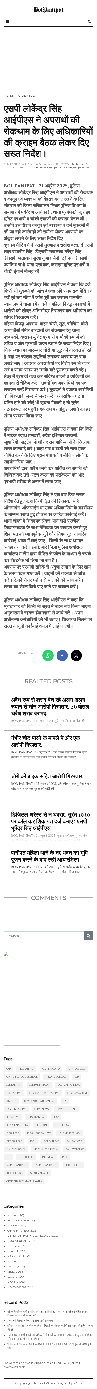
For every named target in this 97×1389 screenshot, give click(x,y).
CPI (64, 1101)
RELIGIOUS (14, 1271)
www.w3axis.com (15, 1367)
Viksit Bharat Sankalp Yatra (24, 1181)
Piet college (26, 1157)
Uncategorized (16, 1287)
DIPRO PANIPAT (36, 1117)
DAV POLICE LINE (66, 1109)
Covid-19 (11, 1101)
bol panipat (78, 164)
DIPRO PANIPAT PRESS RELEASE (28, 1235)
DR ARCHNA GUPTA (17, 1125)
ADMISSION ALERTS (20, 1220)
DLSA (56, 1117)
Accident (13, 1215)
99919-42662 (63, 1363)
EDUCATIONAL (17, 1241)
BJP (76, 1077)
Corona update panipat (44, 1093)
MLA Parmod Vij (16, 1149)
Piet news (48, 1157)
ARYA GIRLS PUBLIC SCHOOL (22, 1077)
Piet (8, 1157)
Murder (12, 1261)
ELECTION (41, 1125)
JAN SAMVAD (74, 1141)
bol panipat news (69, 1085)
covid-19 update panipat (39, 1101)
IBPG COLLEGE (14, 1141)
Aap (8, 1069)
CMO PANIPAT (13, 1093)
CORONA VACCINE (77, 1093)
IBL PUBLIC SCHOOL (70, 1133)
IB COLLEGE (12, 1133)
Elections (13, 1246)
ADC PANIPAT (26, 1069)
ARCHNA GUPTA (51, 1069)
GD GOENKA (62, 1125)
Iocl (32, 1141)
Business (13, 1225)
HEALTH (12, 1251)
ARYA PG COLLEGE (56, 1077)
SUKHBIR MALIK (39, 1173)
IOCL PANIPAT (51, 1141)
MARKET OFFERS (18, 1256)
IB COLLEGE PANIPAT (39, 1133)
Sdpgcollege (14, 1173)
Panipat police (81, 167)
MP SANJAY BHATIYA (46, 1149)
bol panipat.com (29, 167)
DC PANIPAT (13, 1117)
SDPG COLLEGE (73, 1165)
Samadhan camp (16, 1165)
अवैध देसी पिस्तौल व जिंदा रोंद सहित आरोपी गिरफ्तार (30, 1320)
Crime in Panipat (20, 96)
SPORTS (12, 1281)
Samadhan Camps (46, 1165)
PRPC (65, 1157)
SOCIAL (12, 1276)
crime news (65, 167)
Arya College (76, 1069)
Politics (11, 1266)
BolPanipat (48, 9)
